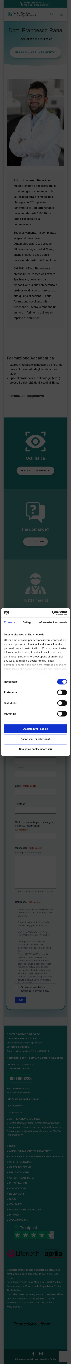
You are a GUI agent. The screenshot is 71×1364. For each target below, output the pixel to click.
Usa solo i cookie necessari (35, 749)
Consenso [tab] (10, 622)
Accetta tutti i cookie (35, 728)
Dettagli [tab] (27, 622)
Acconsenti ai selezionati (35, 738)
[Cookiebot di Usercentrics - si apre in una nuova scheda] (52, 612)
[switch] (62, 692)
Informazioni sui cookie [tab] (53, 622)
